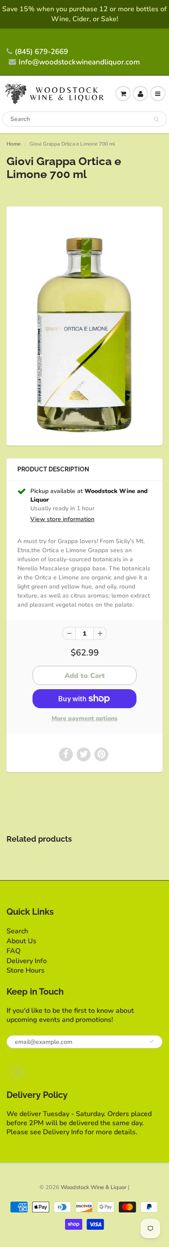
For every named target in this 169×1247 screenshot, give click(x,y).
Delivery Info (26, 961)
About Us (21, 941)
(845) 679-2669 (41, 52)
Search (17, 931)
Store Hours (25, 970)
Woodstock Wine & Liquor (94, 1187)
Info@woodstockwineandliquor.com (79, 62)
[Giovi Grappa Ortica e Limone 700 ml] (84, 325)
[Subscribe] (152, 1041)
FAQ (13, 951)
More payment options (84, 718)
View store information (62, 519)
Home (13, 143)
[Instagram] (17, 1072)
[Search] (156, 119)
